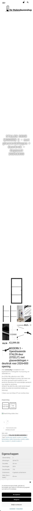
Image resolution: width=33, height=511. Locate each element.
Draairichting (5, 400)
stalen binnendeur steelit (17, 439)
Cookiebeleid (12, 508)
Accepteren (16, 494)
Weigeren (16, 499)
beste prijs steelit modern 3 (14, 437)
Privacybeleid (19, 508)
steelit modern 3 (17, 441)
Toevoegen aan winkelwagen (11, 429)
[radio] (5, 406)
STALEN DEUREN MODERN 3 (18, 435)
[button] (30, 482)
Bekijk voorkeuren (16, 505)
